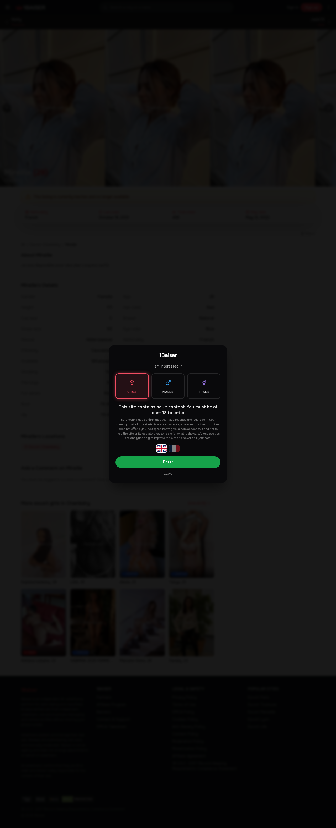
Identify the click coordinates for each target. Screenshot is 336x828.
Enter (168, 462)
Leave (168, 473)
